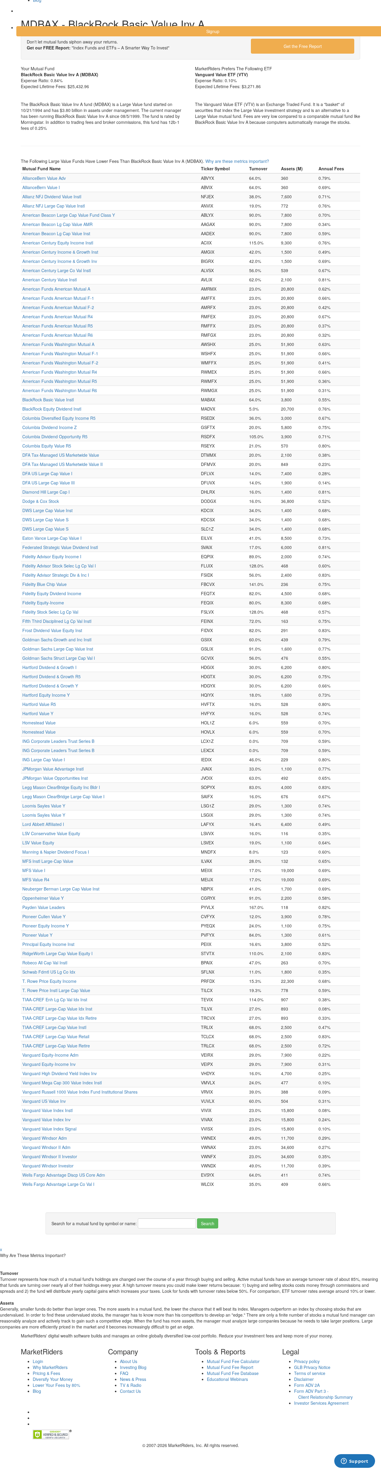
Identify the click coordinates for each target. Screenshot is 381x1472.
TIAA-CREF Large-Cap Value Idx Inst (57, 1009)
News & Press (133, 1379)
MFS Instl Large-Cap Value (47, 861)
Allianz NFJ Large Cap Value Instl (53, 206)
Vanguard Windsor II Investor (49, 1156)
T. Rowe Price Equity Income (49, 981)
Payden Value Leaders (43, 907)
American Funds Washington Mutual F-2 (60, 363)
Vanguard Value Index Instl (47, 1110)
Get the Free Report (303, 46)
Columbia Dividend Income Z (49, 427)
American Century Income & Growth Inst (60, 252)
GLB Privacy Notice (312, 1367)
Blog (37, 1391)
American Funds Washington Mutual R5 (59, 381)
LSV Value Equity (38, 843)
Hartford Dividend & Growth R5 (51, 676)
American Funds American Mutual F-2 (58, 307)
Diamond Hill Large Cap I (46, 492)
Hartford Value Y (37, 713)
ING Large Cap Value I (43, 759)
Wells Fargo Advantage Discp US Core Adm (63, 1175)
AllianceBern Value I (41, 187)
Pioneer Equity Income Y (45, 926)
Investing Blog (133, 1367)
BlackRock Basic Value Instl (48, 400)
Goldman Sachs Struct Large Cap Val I (58, 658)
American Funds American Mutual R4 (57, 316)
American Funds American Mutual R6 (57, 335)
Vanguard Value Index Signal (49, 1129)
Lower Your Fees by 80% (56, 1385)
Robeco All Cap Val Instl (44, 963)
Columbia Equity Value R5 (46, 446)
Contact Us (130, 1391)
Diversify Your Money (53, 1379)
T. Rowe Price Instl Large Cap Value (56, 990)
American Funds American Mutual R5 (57, 326)
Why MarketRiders (50, 1367)
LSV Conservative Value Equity (51, 833)
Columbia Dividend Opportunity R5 (55, 436)
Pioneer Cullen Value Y (43, 916)
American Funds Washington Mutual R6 (59, 390)
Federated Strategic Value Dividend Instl (60, 547)
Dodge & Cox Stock (40, 501)
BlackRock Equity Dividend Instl (51, 409)
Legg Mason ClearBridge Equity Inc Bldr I (61, 787)
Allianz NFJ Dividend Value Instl (51, 196)
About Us (128, 1361)
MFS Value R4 (35, 879)
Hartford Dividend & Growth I (49, 667)
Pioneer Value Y (37, 935)
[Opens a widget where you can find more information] (354, 1461)
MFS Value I (33, 870)
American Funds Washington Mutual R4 (59, 372)
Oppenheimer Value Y (43, 898)
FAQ (124, 1373)
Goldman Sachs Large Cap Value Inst (57, 649)
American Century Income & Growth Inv (59, 261)
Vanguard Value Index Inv (46, 1119)
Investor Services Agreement (321, 1403)
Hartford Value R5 (39, 704)
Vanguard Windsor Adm (44, 1138)
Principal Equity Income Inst (48, 944)
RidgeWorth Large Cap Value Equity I (57, 953)
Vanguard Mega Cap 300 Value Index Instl (62, 1083)
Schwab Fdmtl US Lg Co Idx (48, 972)
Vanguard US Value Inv (44, 1101)
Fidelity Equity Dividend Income (51, 593)
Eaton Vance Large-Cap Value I (52, 538)
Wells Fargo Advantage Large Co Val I (58, 1184)
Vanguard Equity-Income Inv (49, 1064)
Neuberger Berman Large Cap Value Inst (60, 889)
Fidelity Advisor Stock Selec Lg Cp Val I (59, 566)
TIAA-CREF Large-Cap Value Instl (54, 1027)
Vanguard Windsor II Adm (46, 1147)
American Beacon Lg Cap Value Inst (56, 233)
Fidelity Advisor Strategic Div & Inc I (55, 575)
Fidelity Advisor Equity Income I (51, 556)
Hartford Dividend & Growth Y (50, 686)
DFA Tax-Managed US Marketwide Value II (62, 464)
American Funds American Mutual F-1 (58, 298)
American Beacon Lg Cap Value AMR (57, 224)
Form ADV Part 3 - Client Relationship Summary (323, 1394)
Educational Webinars (227, 1379)
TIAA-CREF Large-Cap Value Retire (56, 1046)
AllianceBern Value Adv (44, 178)
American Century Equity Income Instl (57, 243)
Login (26, 15)
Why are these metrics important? (237, 161)
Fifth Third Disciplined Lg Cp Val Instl (56, 621)
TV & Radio (130, 1385)
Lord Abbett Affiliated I (43, 824)
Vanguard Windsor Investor (48, 1166)
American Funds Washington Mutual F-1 (60, 353)
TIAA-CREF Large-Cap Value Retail (55, 1036)
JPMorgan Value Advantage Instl (53, 769)
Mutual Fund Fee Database (233, 1373)
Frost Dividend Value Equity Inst (52, 630)
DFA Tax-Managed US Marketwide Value (60, 455)
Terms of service (309, 1373)
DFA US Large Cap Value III (48, 483)
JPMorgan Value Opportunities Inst (55, 778)
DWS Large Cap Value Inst (47, 510)
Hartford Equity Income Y (46, 695)
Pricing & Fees (46, 1373)
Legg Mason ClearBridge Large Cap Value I (63, 796)
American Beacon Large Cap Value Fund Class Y (68, 215)
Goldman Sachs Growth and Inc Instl (56, 640)
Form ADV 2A (307, 1385)
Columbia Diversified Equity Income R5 (59, 418)
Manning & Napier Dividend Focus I (55, 852)
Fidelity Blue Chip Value (44, 584)
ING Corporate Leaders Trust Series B (58, 741)
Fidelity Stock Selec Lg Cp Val (50, 612)
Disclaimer (304, 1379)
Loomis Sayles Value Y (43, 806)
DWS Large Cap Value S (45, 520)
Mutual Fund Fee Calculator (233, 1361)
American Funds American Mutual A (56, 289)
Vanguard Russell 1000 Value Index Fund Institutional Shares (80, 1092)
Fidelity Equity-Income (43, 603)
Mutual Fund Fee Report (230, 1367)
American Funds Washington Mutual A (58, 344)
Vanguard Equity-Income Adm (50, 1055)
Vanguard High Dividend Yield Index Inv (59, 1073)
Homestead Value (39, 723)
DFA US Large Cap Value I (47, 473)
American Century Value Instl (49, 280)
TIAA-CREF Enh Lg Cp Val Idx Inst (54, 999)
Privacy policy (307, 1361)
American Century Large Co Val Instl (56, 270)
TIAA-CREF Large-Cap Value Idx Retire (59, 1018)
